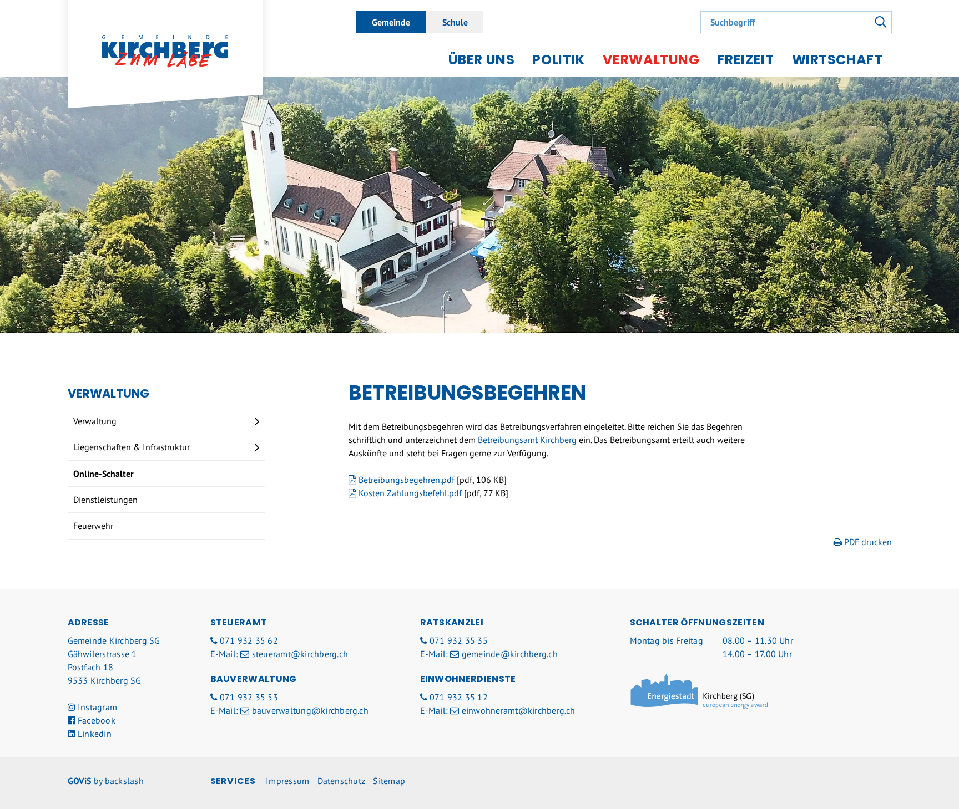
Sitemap (389, 780)
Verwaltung (95, 420)
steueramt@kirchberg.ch (300, 653)
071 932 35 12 (459, 697)
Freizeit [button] (746, 59)
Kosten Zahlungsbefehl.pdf (410, 492)
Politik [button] (558, 59)
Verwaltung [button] (651, 59)
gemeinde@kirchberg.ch (509, 653)
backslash (124, 780)
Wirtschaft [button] (837, 59)
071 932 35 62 (249, 640)
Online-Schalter (103, 473)
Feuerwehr (93, 525)
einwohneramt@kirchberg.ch (518, 710)
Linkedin (93, 733)
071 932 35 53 (249, 697)
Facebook (95, 720)
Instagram (96, 707)
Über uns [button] (481, 59)
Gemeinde (391, 22)
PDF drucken (867, 541)
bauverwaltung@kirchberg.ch (310, 710)
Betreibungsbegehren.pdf (407, 479)
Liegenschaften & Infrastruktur (131, 446)
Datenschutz (341, 780)
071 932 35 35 (459, 640)
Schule (455, 22)
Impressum (287, 780)
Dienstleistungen (105, 499)
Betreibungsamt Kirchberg (527, 439)
